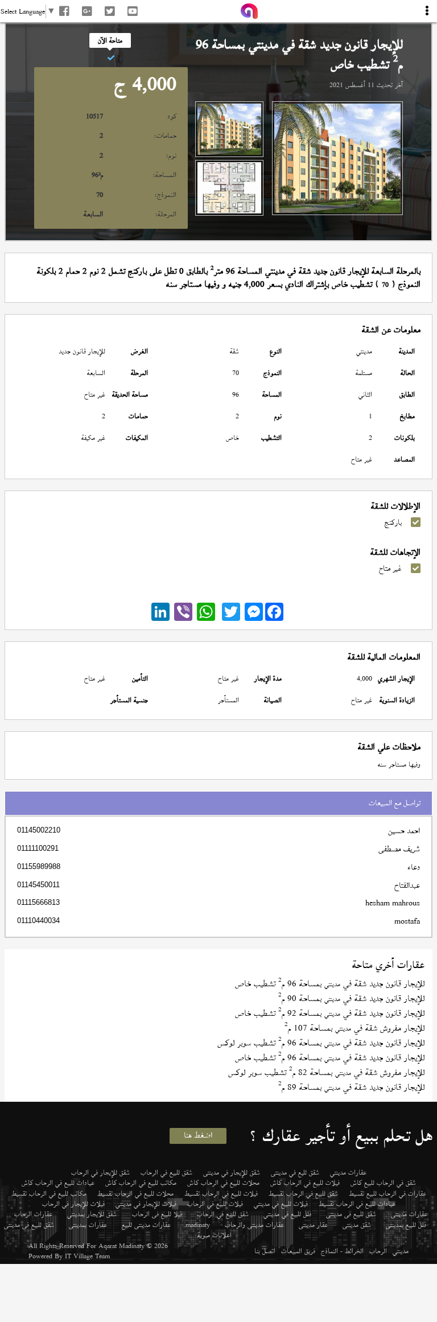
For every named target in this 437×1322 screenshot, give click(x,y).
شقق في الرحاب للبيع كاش (383, 1182)
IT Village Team (87, 1256)
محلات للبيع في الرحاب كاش (223, 1182)
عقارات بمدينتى (88, 1225)
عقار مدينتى (313, 1225)
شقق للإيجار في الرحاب (100, 1172)
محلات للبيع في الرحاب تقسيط (135, 1193)
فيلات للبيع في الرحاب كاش (305, 1182)
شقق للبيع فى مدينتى (351, 1214)
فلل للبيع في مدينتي (287, 1214)
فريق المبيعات (298, 1251)
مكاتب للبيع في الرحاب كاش (140, 1182)
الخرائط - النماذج (342, 1251)
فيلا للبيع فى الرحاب (157, 1214)
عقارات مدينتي (348, 1172)
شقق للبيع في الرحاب (166, 1172)
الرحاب (378, 1251)
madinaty (197, 1225)
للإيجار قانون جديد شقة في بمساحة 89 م (351, 1087)
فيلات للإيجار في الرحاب (73, 1204)
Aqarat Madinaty (121, 1246)
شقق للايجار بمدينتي (92, 1214)
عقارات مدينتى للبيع (146, 1225)
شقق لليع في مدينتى (295, 1172)
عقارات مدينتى (409, 1214)
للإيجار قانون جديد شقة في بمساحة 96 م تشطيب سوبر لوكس (320, 1042)
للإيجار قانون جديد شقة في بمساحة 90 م (351, 998)
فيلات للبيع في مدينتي (281, 1204)
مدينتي (401, 1251)
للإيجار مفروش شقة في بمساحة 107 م (354, 1028)
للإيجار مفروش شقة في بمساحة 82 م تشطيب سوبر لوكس (326, 1072)
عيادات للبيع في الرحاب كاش (58, 1182)
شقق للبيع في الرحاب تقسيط (303, 1193)
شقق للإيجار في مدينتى (231, 1172)
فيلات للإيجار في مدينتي (146, 1204)
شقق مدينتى (357, 1225)
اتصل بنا (264, 1251)
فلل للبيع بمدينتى (406, 1225)
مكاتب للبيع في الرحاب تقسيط (48, 1193)
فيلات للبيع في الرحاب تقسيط (221, 1193)
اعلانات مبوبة (214, 1235)
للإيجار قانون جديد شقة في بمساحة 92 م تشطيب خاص (329, 1013)
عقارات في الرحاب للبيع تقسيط (387, 1193)
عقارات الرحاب (33, 1214)
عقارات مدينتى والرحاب (254, 1225)
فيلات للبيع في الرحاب (215, 1204)
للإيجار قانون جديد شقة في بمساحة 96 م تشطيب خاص (329, 983)
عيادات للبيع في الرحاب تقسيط (357, 1204)
